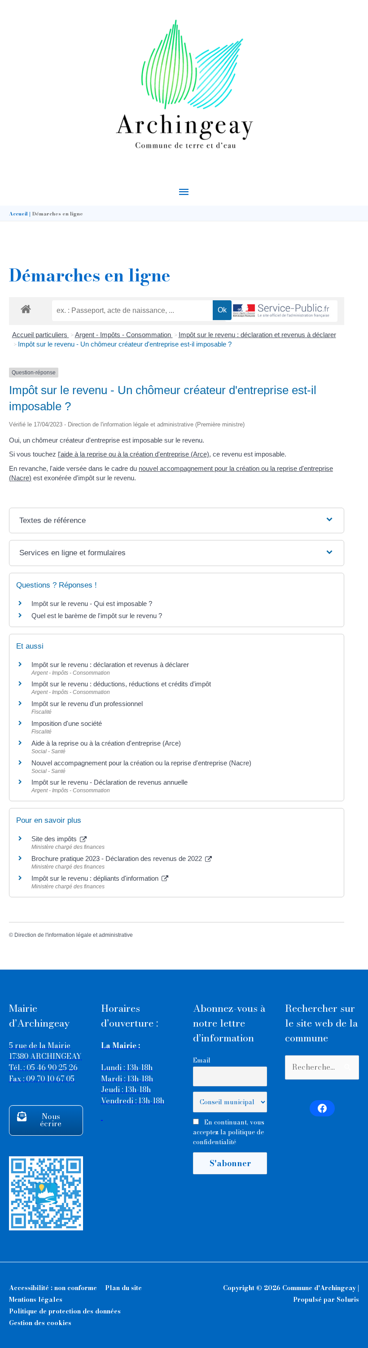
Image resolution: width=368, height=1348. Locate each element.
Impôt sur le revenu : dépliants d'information (95, 878)
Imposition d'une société (66, 723)
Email (201, 1060)
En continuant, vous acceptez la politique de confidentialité (228, 1132)
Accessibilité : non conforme (53, 1288)
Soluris (348, 1299)
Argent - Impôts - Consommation (124, 334)
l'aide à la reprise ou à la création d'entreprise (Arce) (133, 454)
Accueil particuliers (40, 334)
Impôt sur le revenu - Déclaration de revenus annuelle (109, 782)
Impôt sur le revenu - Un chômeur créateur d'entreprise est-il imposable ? (125, 344)
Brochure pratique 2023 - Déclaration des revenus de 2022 (117, 858)
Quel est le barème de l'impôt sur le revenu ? (96, 615)
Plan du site (123, 1288)
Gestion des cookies (40, 1323)
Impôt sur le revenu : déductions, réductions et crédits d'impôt (121, 684)
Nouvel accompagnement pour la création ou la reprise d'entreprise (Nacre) (141, 763)
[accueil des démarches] (26, 307)
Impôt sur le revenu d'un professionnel (87, 703)
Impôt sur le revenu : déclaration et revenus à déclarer (257, 334)
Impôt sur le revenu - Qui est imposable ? (91, 603)
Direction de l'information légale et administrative (73, 935)
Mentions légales (35, 1299)
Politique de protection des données (65, 1311)
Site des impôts (55, 839)
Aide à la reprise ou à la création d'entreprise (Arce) (106, 743)
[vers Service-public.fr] (281, 311)
